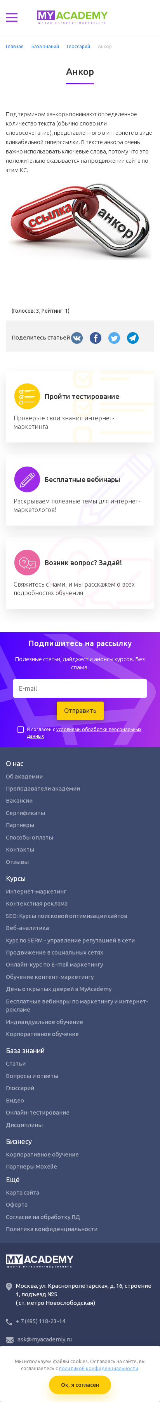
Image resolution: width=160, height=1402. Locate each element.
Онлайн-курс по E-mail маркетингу (54, 964)
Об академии (24, 776)
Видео (15, 1100)
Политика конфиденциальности (51, 1229)
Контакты (20, 849)
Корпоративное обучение (42, 1034)
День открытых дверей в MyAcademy (58, 989)
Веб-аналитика (27, 928)
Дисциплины (24, 1125)
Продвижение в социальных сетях (54, 952)
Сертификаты (25, 813)
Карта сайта (22, 1192)
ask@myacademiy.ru (44, 1339)
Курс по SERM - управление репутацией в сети (70, 940)
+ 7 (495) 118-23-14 (40, 1321)
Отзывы (17, 862)
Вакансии (19, 800)
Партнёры (20, 825)
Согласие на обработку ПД (43, 1217)
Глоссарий (20, 1088)
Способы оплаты (29, 837)
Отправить (80, 710)
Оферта (17, 1204)
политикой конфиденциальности (98, 1368)
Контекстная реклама (37, 903)
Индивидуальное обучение (44, 1022)
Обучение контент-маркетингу (50, 977)
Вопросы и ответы (32, 1076)
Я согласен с (84, 732)
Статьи (16, 1063)
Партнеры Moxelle (31, 1166)
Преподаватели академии (43, 788)
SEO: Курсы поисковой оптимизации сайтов (66, 916)
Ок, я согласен (80, 1385)
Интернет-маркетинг (36, 891)
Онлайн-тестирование (38, 1112)
